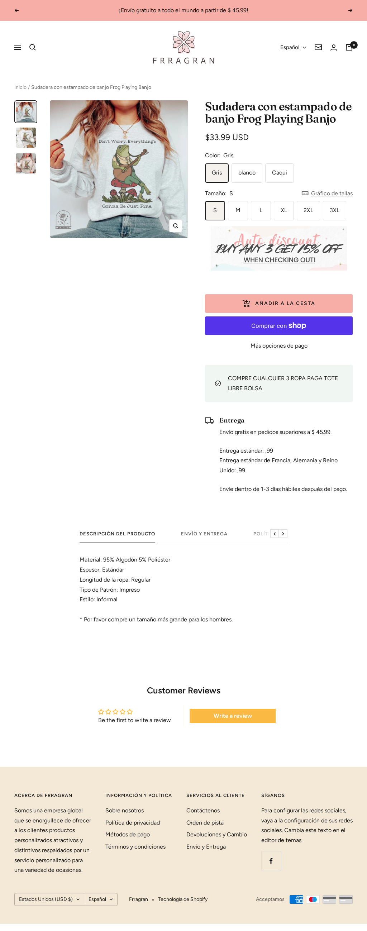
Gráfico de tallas (332, 193)
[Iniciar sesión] (333, 47)
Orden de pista (205, 822)
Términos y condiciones (135, 846)
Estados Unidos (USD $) (46, 899)
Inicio (20, 87)
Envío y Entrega (204, 533)
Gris (217, 172)
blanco (247, 172)
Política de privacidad (132, 822)
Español (289, 47)
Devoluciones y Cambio (216, 834)
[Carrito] (349, 47)
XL (284, 210)
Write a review (233, 715)
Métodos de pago (127, 834)
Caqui (279, 172)
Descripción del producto (117, 533)
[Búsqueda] (32, 47)
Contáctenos (203, 810)
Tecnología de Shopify (183, 899)
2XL (308, 210)
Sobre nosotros (124, 810)
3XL (334, 210)
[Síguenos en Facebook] (271, 861)
